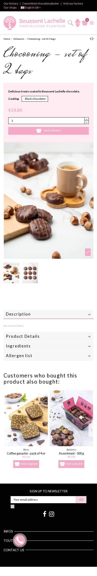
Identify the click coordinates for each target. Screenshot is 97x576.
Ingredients (18, 345)
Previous (6, 430)
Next (92, 430)
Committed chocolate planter (41, 3)
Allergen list (19, 355)
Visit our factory (73, 3)
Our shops (10, 7)
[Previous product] (91, 38)
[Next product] (92, 38)
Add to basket (52, 130)
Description (18, 314)
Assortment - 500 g (71, 453)
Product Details (23, 336)
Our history (11, 3)
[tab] (48, 315)
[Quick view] (26, 445)
